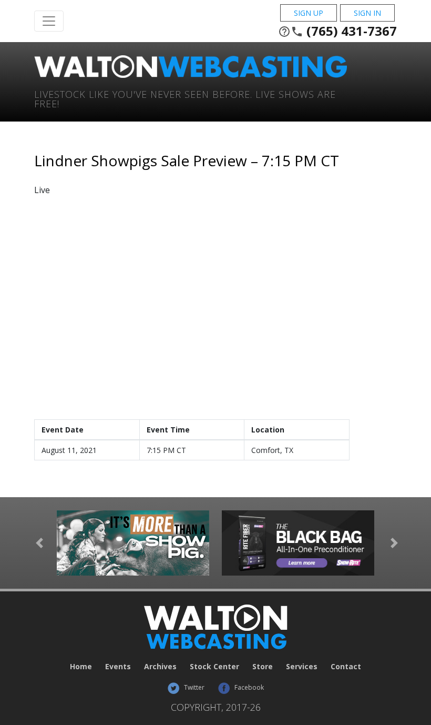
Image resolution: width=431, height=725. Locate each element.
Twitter (193, 687)
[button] (39, 543)
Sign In (367, 13)
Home (81, 666)
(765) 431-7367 (337, 31)
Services (301, 666)
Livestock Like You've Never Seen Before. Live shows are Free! (185, 98)
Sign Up (308, 13)
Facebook (248, 687)
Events (118, 666)
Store (262, 666)
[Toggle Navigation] (49, 21)
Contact (346, 666)
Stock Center (214, 666)
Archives (160, 666)
